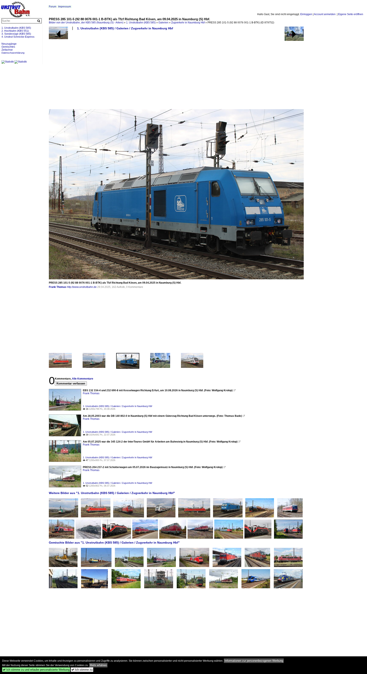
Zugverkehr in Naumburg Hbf (188, 22)
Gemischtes (8, 46)
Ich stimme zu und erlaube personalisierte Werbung (36, 669)
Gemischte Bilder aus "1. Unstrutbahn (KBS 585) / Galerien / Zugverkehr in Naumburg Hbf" (114, 542)
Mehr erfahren (98, 665)
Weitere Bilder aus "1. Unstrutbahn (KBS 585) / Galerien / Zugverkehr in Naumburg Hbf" (112, 493)
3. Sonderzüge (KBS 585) (16, 33)
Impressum (64, 6)
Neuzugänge (9, 43)
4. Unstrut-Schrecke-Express (17, 36)
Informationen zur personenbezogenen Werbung (253, 660)
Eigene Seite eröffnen (350, 14)
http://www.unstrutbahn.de (82, 287)
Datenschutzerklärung (12, 52)
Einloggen (306, 14)
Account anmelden (325, 14)
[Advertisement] (176, 71)
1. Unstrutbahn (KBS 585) (141, 22)
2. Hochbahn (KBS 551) (15, 30)
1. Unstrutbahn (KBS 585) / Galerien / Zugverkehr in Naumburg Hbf (125, 28)
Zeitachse (7, 49)
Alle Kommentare (82, 378)
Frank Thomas (57, 287)
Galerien (163, 22)
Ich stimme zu (82, 669)
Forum (52, 6)
